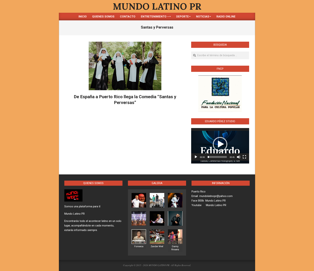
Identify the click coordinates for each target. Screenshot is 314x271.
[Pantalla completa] (244, 157)
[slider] (217, 157)
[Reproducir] (196, 157)
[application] (220, 144)
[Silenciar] (238, 157)
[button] (220, 144)
